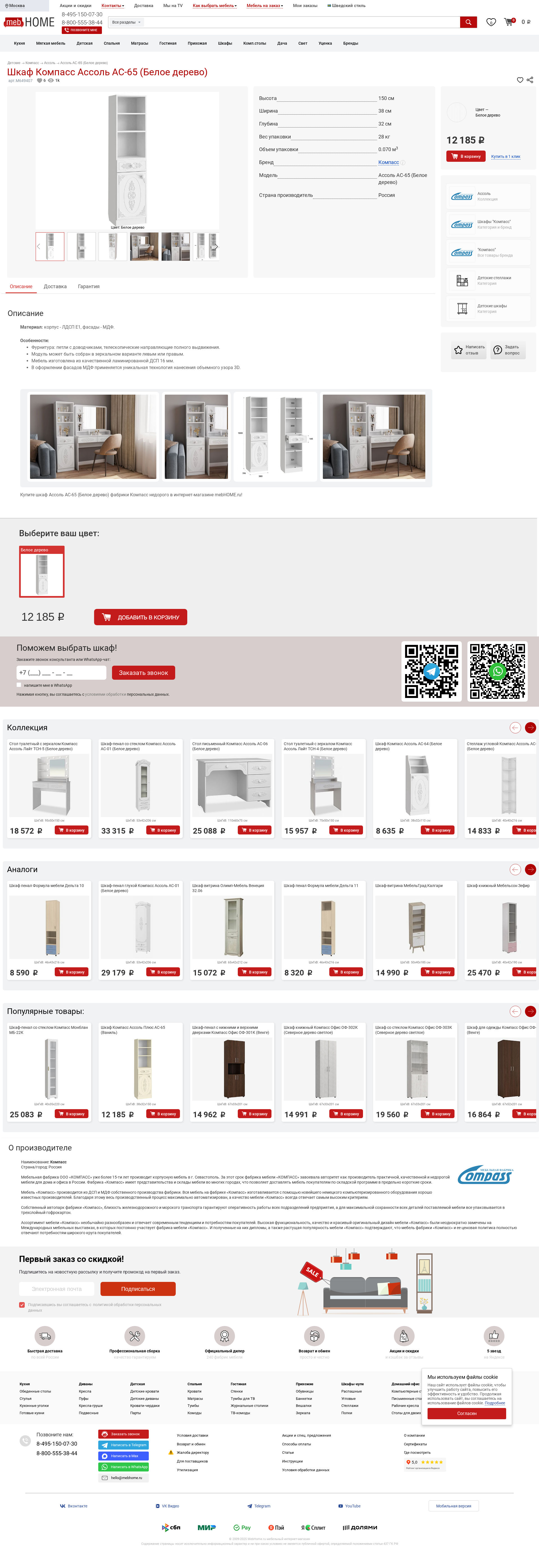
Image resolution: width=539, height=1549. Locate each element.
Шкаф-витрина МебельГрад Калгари (409, 885)
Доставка (143, 5)
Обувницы (305, 1391)
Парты (135, 1413)
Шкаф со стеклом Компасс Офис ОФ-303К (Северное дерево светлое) (413, 1030)
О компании (414, 1435)
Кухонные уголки (34, 1406)
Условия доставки (192, 1435)
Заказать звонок (143, 672)
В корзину (471, 156)
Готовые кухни (32, 1413)
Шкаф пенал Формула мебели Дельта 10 (46, 885)
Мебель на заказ (263, 5)
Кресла (85, 1391)
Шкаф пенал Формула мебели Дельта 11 (321, 885)
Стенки (237, 1391)
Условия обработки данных (305, 1470)
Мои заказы (305, 5)
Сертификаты (415, 1444)
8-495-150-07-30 (82, 14)
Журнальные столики (249, 1406)
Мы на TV (173, 5)
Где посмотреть (417, 1452)
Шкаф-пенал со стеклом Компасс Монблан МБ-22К (48, 1030)
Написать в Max (124, 1456)
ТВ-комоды (240, 1413)
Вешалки (304, 1406)
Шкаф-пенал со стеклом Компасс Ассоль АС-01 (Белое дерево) (138, 746)
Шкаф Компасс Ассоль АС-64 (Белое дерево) (408, 746)
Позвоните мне (84, 30)
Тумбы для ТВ (243, 1398)
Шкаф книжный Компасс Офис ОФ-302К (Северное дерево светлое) (321, 1030)
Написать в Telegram (128, 1445)
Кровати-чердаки (145, 1406)
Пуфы (83, 1398)
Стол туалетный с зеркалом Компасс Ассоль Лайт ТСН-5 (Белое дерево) (43, 746)
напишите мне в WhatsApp (48, 685)
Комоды (195, 1413)
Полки (346, 1413)
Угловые (348, 1398)
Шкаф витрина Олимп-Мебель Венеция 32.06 (228, 888)
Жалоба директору (193, 1452)
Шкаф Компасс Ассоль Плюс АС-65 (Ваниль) (133, 1030)
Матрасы (195, 1398)
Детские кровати (144, 1391)
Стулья (25, 1398)
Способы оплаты (296, 1444)
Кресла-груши (91, 1406)
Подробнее (495, 1403)
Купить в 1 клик (505, 156)
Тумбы (193, 1406)
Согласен (467, 1413)
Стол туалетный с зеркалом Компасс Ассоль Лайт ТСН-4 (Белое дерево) (318, 746)
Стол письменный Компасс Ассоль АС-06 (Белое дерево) (230, 746)
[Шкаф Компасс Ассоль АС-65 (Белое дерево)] (50, 247)
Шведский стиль (348, 5)
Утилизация (187, 1470)
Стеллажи (349, 1406)
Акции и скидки (76, 5)
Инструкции (292, 1461)
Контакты (111, 5)
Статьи (288, 1452)
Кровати (195, 1391)
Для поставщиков (192, 1461)
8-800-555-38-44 (82, 22)
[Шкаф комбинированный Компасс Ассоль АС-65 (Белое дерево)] (81, 247)
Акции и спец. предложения (306, 1435)
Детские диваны (144, 1398)
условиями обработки (105, 694)
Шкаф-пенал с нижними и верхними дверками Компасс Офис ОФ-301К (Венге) (230, 1030)
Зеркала (303, 1413)
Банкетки (304, 1398)
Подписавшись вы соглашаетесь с (94, 1307)
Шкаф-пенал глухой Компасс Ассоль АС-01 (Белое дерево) (140, 888)
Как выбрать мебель (213, 5)
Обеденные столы (35, 1391)
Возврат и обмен (191, 1444)
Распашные (351, 1391)
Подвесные (89, 1413)
